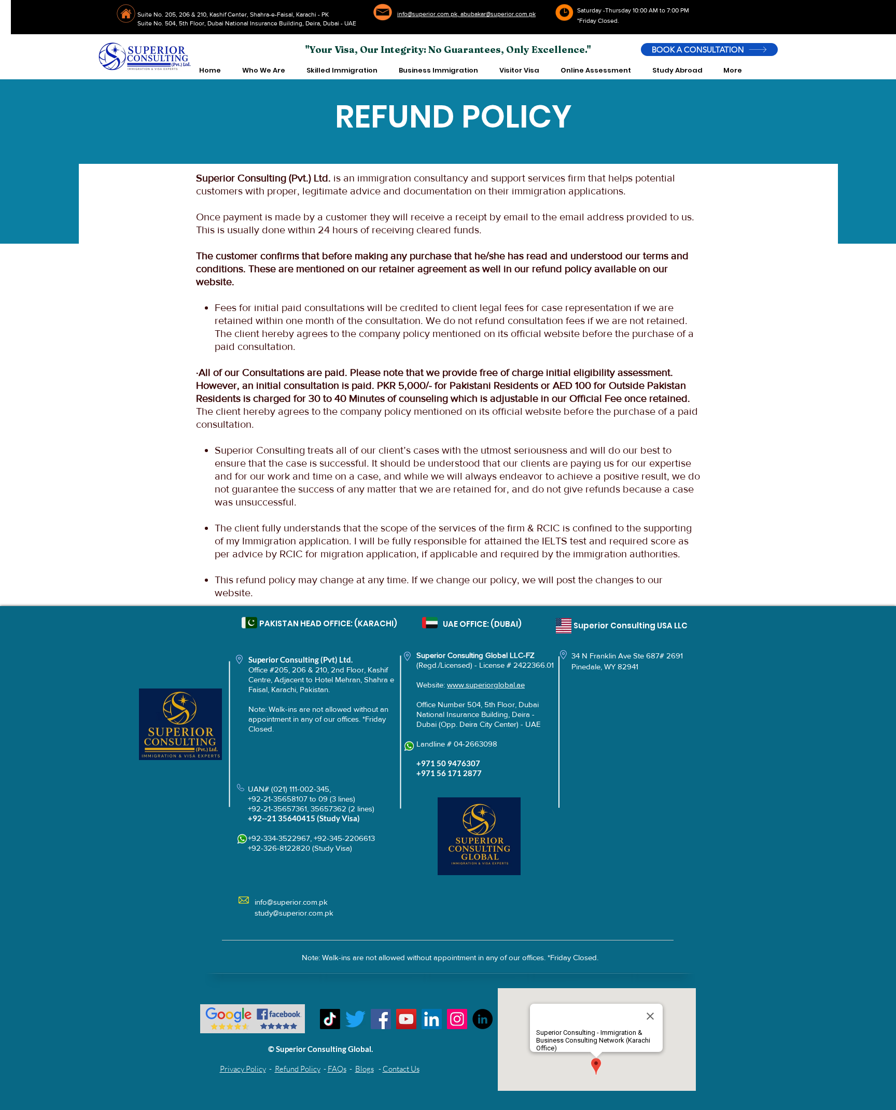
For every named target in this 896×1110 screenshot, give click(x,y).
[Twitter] (355, 1019)
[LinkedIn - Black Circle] (482, 1019)
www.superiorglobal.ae (486, 684)
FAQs (337, 1069)
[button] (263, 70)
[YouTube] (406, 1019)
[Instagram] (457, 1019)
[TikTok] (330, 1019)
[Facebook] (381, 1019)
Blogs (364, 1069)
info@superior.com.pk (291, 901)
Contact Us (401, 1069)
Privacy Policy (243, 1069)
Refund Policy (297, 1069)
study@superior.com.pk (294, 912)
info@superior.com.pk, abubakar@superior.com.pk (466, 14)
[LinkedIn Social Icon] (432, 1019)
